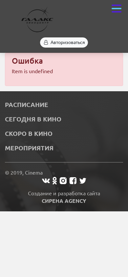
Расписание (26, 104)
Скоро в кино (29, 133)
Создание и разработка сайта (64, 197)
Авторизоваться (68, 42)
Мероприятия (29, 148)
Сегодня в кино (33, 119)
